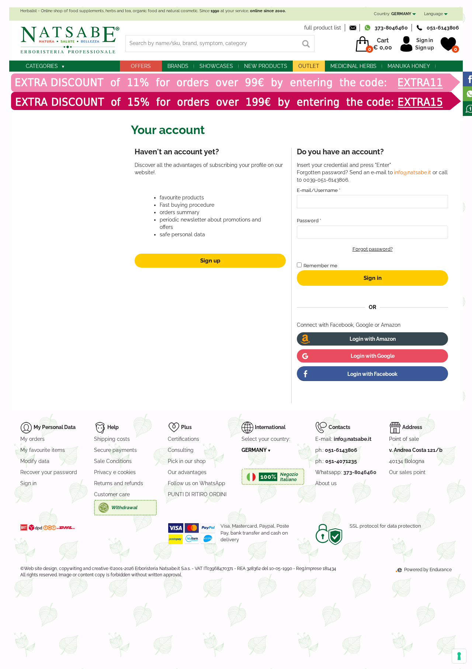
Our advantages (187, 472)
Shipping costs (112, 439)
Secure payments (115, 450)
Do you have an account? (340, 152)
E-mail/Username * (318, 190)
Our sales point (407, 472)
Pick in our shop (187, 461)
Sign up (424, 48)
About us (326, 483)
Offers (141, 66)
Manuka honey (409, 66)
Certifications (183, 439)
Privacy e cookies (115, 472)
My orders (32, 439)
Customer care (112, 494)
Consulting (181, 450)
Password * (309, 220)
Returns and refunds (118, 483)
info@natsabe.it (412, 172)
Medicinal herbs (353, 66)
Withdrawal (124, 507)
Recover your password (48, 472)
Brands (177, 66)
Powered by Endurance (427, 569)
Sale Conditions (113, 461)
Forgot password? (373, 249)
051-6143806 (443, 28)
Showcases (216, 66)
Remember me (320, 265)
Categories (42, 66)
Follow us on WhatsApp (196, 483)
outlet (308, 66)
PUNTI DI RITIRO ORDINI (197, 494)
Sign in (424, 40)
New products (265, 66)
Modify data (34, 461)
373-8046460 (391, 28)
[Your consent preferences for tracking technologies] (459, 656)
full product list (322, 28)
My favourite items (42, 450)
